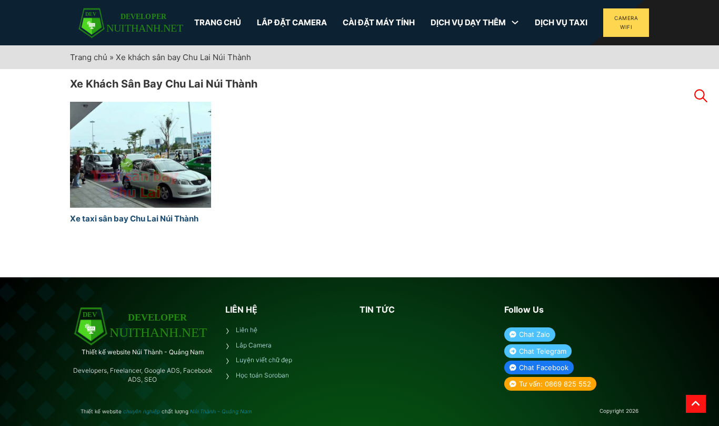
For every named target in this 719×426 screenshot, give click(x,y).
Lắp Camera (254, 345)
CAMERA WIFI (626, 22)
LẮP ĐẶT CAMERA (292, 22)
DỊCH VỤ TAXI (561, 22)
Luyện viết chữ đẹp (264, 360)
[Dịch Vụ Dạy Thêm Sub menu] (515, 22)
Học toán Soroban (262, 375)
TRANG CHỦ (217, 22)
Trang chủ (88, 57)
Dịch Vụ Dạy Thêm (468, 22)
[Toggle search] (700, 95)
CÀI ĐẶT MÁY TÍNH (379, 22)
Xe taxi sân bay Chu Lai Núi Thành (134, 219)
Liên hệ (246, 330)
